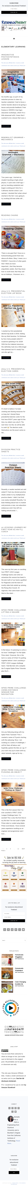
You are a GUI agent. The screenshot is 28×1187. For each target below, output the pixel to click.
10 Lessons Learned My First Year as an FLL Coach (13, 529)
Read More (6, 126)
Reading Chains (9, 215)
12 (18, 848)
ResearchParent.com (14, 26)
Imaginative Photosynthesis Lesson (10, 57)
